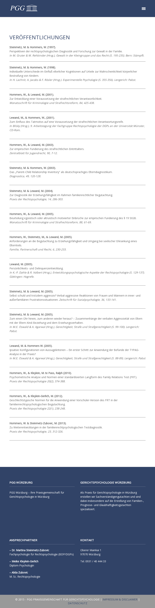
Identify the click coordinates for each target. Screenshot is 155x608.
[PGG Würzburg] (23, 8)
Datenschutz (77, 603)
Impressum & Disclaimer (120, 599)
